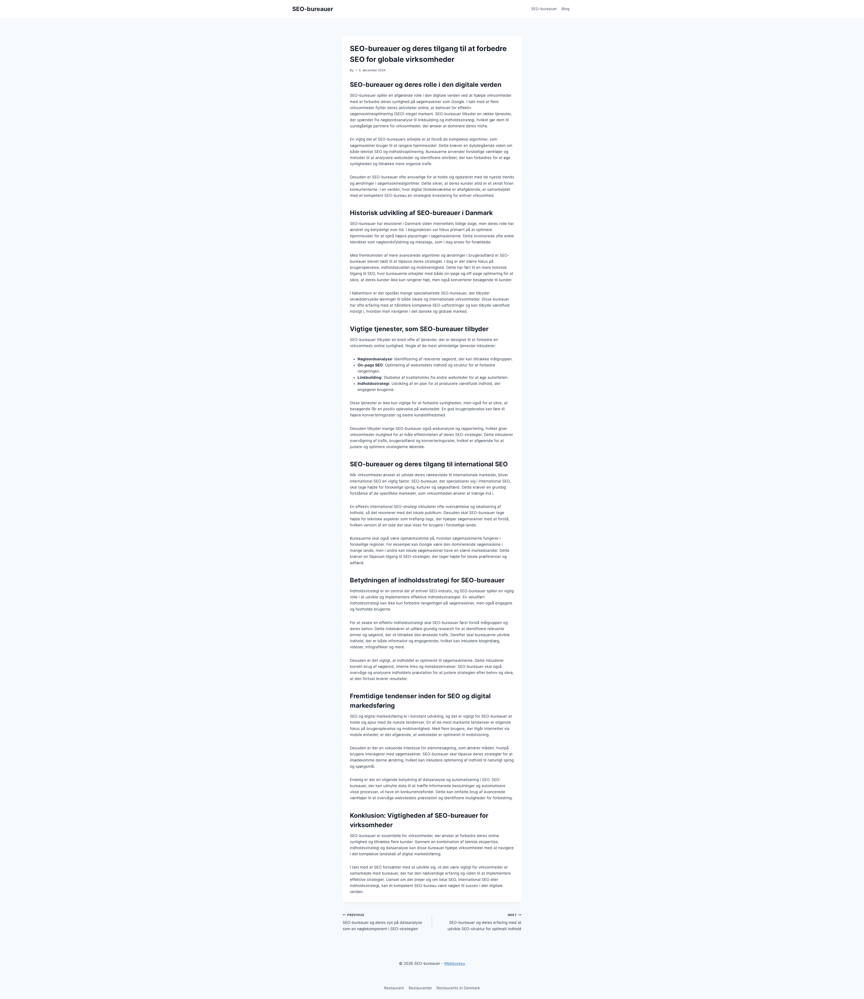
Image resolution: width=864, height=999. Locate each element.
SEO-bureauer (544, 9)
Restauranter (420, 988)
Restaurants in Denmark (458, 988)
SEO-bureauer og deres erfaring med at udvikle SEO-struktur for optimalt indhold (484, 922)
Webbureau (454, 963)
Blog (565, 9)
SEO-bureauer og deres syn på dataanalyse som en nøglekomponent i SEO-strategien (382, 922)
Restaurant (394, 988)
